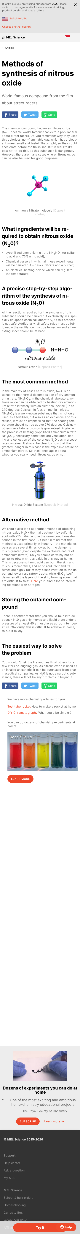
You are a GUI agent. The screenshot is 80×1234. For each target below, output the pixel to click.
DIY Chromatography (22, 712)
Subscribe (28, 1121)
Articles (9, 47)
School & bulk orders (18, 1197)
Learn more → (54, 1121)
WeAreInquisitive (15, 1220)
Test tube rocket (19, 706)
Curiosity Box (13, 1212)
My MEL (9, 1178)
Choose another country (16, 26)
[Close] (75, 4)
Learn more (20, 778)
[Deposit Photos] (50, 367)
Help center (12, 1163)
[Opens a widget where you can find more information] (66, 1227)
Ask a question (14, 1170)
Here (34, 581)
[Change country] (67, 37)
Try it (40, 1228)
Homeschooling (15, 1205)
